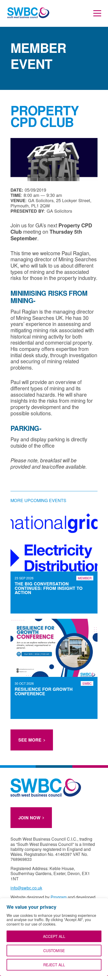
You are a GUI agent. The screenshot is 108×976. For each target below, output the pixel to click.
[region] (54, 937)
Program (59, 897)
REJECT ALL (54, 964)
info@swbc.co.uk (26, 888)
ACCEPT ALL (54, 936)
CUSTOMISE (54, 950)
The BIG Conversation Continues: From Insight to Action (49, 588)
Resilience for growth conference (44, 691)
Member (85, 578)
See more (29, 740)
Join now (29, 818)
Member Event (38, 55)
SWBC (87, 683)
